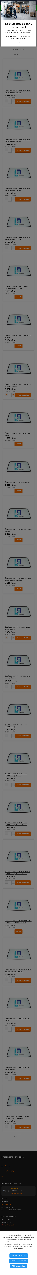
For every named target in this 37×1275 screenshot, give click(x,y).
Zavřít (18, 42)
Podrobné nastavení (18, 1261)
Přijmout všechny (18, 1266)
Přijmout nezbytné (19, 1255)
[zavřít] (32, 5)
